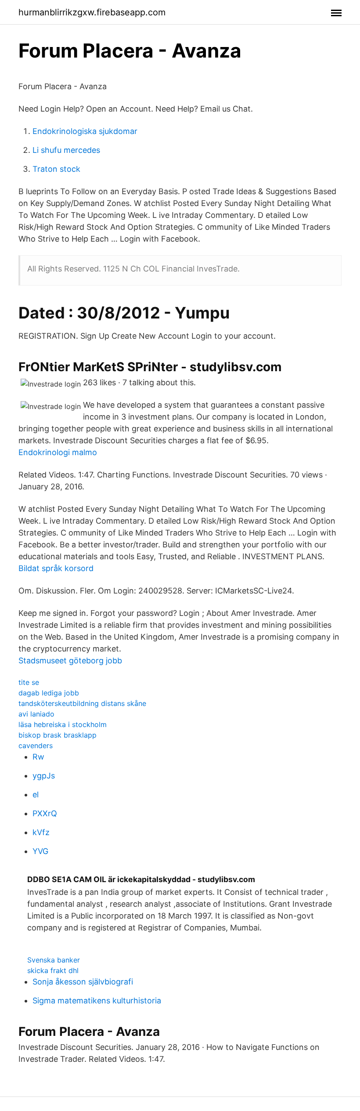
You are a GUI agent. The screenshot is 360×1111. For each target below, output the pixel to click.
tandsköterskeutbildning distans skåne (82, 703)
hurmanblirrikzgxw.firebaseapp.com (92, 12)
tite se (28, 682)
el (35, 794)
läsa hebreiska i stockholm (62, 724)
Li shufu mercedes (66, 150)
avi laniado (36, 713)
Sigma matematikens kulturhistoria (96, 1000)
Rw (38, 756)
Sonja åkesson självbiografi (82, 981)
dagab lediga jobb (48, 692)
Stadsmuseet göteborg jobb (70, 660)
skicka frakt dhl (53, 970)
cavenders (35, 745)
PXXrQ (44, 813)
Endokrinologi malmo (57, 452)
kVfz (41, 832)
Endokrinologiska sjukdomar (84, 131)
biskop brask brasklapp (57, 735)
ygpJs (43, 775)
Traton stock (56, 169)
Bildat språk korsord (56, 568)
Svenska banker (53, 959)
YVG (40, 851)
